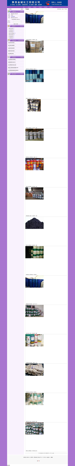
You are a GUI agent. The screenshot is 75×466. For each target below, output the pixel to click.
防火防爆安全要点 (11, 53)
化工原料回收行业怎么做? (12, 64)
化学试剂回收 (11, 31)
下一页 (53, 453)
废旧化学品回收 (11, 34)
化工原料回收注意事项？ (12, 59)
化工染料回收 (11, 36)
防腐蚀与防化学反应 (11, 50)
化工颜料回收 (11, 37)
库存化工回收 (11, 28)
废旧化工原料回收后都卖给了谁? (13, 67)
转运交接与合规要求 (11, 45)
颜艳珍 (52, 457)
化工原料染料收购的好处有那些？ (13, 70)
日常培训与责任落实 (11, 42)
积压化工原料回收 (11, 33)
